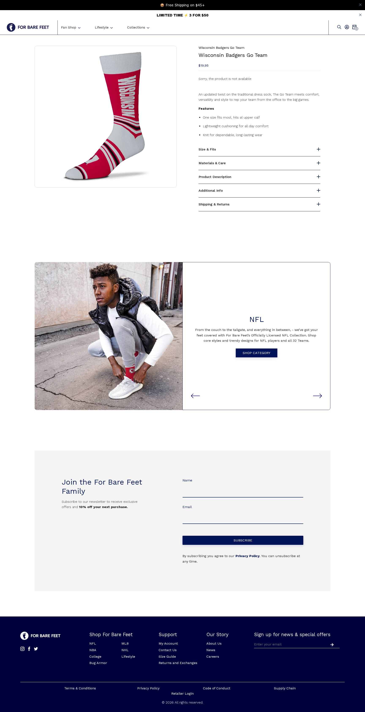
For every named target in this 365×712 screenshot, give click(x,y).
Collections (136, 27)
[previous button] (195, 396)
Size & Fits (207, 149)
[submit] (331, 644)
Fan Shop (68, 27)
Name (187, 480)
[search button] (339, 27)
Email (187, 507)
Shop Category (256, 353)
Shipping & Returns (214, 204)
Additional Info (211, 190)
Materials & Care (212, 163)
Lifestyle (102, 27)
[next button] (317, 396)
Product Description (215, 177)
